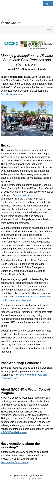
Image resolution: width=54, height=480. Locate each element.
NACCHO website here (14, 432)
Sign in (48, 3)
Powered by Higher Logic (27, 478)
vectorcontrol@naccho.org (15, 462)
